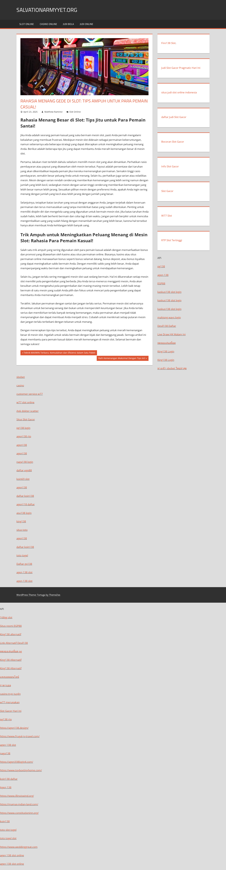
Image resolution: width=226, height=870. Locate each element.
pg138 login (23, 428)
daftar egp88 (24, 470)
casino (20, 385)
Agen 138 (5, 787)
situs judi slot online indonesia (179, 92)
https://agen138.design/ (14, 728)
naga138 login (24, 462)
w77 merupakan (10, 702)
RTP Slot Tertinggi (171, 240)
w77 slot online (25, 402)
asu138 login (24, 513)
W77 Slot (166, 215)
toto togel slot (8, 838)
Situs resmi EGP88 (11, 626)
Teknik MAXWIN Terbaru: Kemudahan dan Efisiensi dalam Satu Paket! (59, 353)
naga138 (5, 753)
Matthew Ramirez (53, 111)
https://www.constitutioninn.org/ (19, 813)
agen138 (21, 445)
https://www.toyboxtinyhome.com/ (21, 770)
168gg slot (6, 617)
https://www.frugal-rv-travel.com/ (20, 736)
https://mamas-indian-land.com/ (19, 804)
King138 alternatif (10, 634)
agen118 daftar (25, 504)
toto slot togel (8, 830)
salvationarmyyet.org (46, 10)
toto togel (22, 555)
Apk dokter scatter (27, 411)
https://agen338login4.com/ (16, 762)
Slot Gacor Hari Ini (10, 711)
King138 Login (165, 351)
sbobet (20, 377)
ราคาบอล (5, 685)
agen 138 (163, 275)
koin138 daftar (9, 779)
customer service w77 (29, 394)
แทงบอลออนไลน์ (9, 677)
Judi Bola (68, 24)
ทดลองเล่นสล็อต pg (11, 651)
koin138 (5, 821)
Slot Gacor (167, 191)
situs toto (22, 530)
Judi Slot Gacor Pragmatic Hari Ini (180, 68)
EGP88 (161, 283)
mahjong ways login (169, 317)
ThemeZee (54, 594)
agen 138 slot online (12, 855)
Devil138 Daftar (166, 326)
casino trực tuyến (10, 694)
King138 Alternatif (11, 660)
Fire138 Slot (168, 43)
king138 (21, 521)
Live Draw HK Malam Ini (171, 334)
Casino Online (48, 24)
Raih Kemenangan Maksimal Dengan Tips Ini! (121, 359)
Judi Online (86, 24)
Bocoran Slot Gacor (172, 141)
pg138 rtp (6, 719)
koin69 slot (23, 479)
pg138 (161, 266)
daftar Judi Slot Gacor (173, 117)
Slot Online (26, 24)
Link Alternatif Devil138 (14, 643)
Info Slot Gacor (170, 166)
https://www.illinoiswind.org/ (17, 796)
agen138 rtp (23, 436)
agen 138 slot (24, 572)
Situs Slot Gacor (25, 419)
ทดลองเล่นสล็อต (166, 343)
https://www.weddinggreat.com (19, 847)
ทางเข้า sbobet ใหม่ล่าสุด (172, 368)
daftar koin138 (25, 496)
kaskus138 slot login (169, 292)
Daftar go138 (24, 564)
